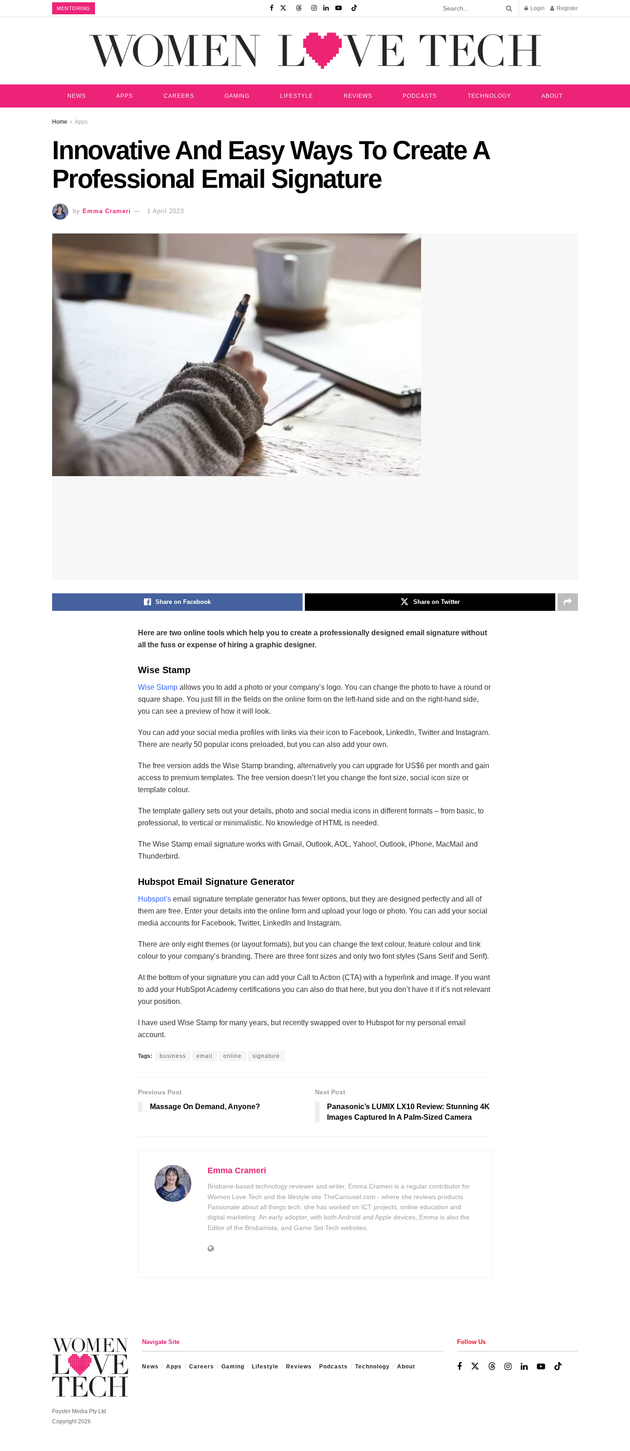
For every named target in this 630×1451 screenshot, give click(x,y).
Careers (179, 96)
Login (537, 8)
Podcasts (420, 96)
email (204, 1056)
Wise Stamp (158, 687)
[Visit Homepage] (315, 50)
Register (566, 8)
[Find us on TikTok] (354, 8)
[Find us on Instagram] (314, 8)
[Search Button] (507, 8)
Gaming (237, 96)
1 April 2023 (165, 211)
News (76, 96)
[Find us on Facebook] (271, 8)
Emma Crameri (107, 211)
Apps (124, 96)
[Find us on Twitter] (283, 8)
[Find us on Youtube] (338, 8)
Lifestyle (296, 96)
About (552, 96)
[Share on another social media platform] (568, 602)
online (232, 1056)
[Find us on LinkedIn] (326, 8)
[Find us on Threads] (299, 8)
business (173, 1056)
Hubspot (152, 899)
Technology (489, 96)
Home (59, 122)
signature (266, 1056)
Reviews (358, 96)
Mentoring (73, 8)
